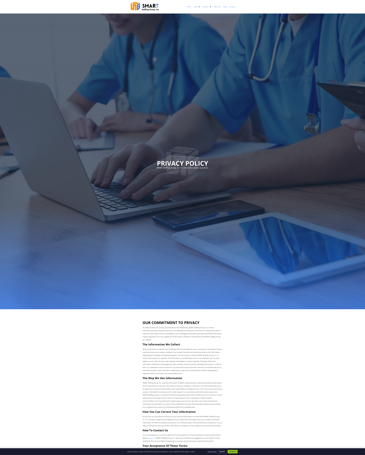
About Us (217, 7)
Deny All (222, 451)
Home (189, 7)
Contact (232, 7)
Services (205, 7)
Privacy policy (212, 451)
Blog (225, 7)
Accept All (232, 451)
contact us (151, 438)
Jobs (195, 7)
